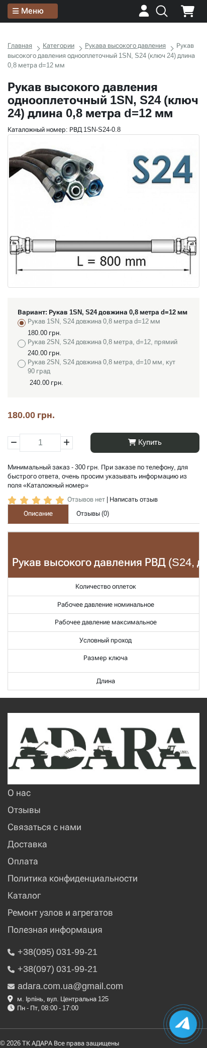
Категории (58, 45)
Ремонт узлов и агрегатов (60, 912)
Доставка (27, 844)
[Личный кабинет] (144, 14)
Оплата (23, 861)
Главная (20, 45)
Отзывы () (92, 513)
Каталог (24, 895)
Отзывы (24, 809)
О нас (19, 792)
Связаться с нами (44, 827)
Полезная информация (55, 929)
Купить (149, 442)
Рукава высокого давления (125, 45)
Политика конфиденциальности (73, 878)
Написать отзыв (134, 499)
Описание (38, 513)
